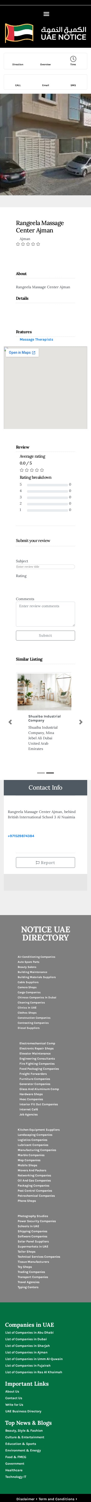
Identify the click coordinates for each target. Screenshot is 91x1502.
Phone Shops (27, 1201)
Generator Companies (34, 1084)
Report (47, 862)
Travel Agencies (28, 1282)
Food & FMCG (15, 1457)
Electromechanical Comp (37, 1043)
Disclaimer (25, 1499)
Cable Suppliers (28, 982)
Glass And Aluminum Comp (39, 1089)
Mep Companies (29, 1160)
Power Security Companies (37, 1221)
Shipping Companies (32, 1231)
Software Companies (32, 1236)
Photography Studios (33, 1216)
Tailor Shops (26, 1251)
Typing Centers (28, 1287)
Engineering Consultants (37, 1058)
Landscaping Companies (35, 1135)
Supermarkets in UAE (33, 1246)
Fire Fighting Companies (37, 1063)
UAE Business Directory (23, 1411)
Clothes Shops (27, 1012)
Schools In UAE (28, 1226)
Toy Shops (25, 1267)
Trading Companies (31, 1272)
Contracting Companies (33, 1023)
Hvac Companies (31, 1099)
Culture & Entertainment (24, 1437)
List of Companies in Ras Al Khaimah (33, 1372)
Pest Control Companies (35, 1190)
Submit (45, 635)
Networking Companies (34, 1175)
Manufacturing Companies (37, 1150)
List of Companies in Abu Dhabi (29, 1332)
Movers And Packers (32, 1170)
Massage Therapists (36, 339)
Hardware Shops (31, 1094)
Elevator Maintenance (35, 1053)
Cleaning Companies (31, 1002)
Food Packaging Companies (39, 1068)
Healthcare (13, 1470)
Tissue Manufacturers (33, 1262)
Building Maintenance (32, 972)
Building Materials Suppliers (37, 977)
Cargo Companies (29, 992)
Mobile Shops (27, 1165)
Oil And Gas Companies (34, 1180)
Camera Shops (27, 987)
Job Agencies (28, 1114)
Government (14, 1463)
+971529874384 (21, 836)
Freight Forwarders (33, 1074)
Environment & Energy (23, 1450)
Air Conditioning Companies (36, 956)
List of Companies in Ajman (26, 1352)
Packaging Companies (33, 1185)
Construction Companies (34, 1017)
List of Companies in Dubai (26, 1339)
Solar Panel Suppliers (33, 1241)
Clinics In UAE (27, 1007)
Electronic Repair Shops (36, 1048)
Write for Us (14, 1405)
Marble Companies (31, 1155)
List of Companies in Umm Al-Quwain (34, 1359)
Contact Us (13, 1398)
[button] (46, 14)
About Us (12, 1391)
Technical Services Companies (39, 1256)
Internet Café (28, 1109)
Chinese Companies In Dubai (37, 997)
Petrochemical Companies (36, 1195)
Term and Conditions (56, 1499)
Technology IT (15, 1477)
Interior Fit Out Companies (38, 1104)
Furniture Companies (34, 1079)
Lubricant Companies (33, 1145)
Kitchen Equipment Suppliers (39, 1129)
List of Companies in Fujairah (28, 1365)
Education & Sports (20, 1444)
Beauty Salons (27, 967)
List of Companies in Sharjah (27, 1346)
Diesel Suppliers (29, 1028)
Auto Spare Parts (28, 962)
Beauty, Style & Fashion (24, 1430)
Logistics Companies (32, 1140)
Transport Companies (33, 1277)
